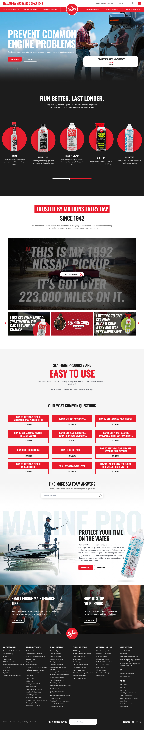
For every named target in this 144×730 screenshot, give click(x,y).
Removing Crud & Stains (103, 653)
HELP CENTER (110, 3)
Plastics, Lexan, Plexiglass (103, 673)
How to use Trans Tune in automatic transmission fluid (28, 418)
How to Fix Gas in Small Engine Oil (36, 667)
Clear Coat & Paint (101, 667)
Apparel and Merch (125, 676)
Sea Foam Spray (8, 653)
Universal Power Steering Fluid (12, 675)
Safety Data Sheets (126, 695)
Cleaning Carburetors (56, 659)
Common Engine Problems (34, 653)
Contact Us (123, 690)
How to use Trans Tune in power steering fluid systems (115, 450)
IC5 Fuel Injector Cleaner (10, 662)
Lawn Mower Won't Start (33, 673)
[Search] (132, 3)
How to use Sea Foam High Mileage (115, 418)
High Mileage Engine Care (57, 680)
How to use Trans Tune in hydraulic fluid (28, 465)
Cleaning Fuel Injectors (56, 664)
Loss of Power (30, 678)
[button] (9, 69)
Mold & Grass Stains (102, 664)
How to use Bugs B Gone (28, 449)
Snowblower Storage (79, 675)
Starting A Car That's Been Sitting (36, 700)
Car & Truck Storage (79, 656)
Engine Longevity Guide (57, 677)
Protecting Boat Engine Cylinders (83, 673)
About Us (122, 687)
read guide (30, 59)
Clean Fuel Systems (56, 651)
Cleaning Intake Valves (56, 662)
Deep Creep (6, 670)
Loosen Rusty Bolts (125, 651)
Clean (52, 656)
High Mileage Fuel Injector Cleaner (13, 664)
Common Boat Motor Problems (35, 656)
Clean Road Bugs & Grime (104, 651)
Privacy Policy (124, 701)
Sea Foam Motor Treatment (11, 651)
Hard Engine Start (31, 664)
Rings (59, 656)
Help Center (123, 684)
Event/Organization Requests (129, 693)
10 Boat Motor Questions (57, 704)
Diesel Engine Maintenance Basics (60, 672)
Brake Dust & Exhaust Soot (104, 662)
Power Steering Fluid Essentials (129, 656)
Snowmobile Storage (79, 678)
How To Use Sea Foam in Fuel (71, 418)
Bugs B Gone (7, 673)
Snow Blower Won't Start (34, 697)
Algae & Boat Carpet (102, 659)
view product (14, 59)
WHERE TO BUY (100, 3)
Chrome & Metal (101, 670)
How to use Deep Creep (72, 449)
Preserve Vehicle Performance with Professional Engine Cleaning (130, 660)
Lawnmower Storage (79, 667)
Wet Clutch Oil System (56, 706)
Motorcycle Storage (79, 670)
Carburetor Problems (32, 651)
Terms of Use (124, 706)
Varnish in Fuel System (33, 706)
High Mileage (7, 659)
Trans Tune (6, 667)
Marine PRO (6, 656)
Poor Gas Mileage (31, 686)
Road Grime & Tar (101, 656)
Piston (55, 656)
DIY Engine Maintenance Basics (59, 674)
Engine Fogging (77, 659)
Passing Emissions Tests (33, 684)
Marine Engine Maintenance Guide (60, 685)
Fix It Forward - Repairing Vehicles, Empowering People (130, 664)
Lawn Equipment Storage (80, 664)
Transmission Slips (31, 703)
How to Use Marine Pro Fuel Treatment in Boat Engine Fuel (72, 434)
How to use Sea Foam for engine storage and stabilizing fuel (115, 465)
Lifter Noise (29, 675)
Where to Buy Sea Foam (127, 673)
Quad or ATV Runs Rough (33, 692)
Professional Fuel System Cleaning (60, 695)
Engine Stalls (30, 662)
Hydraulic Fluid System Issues (35, 670)
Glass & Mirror (100, 675)
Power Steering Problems (34, 689)
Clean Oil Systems (55, 653)
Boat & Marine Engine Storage (82, 653)
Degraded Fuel (30, 659)
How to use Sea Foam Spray (72, 465)
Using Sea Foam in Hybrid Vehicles (60, 701)
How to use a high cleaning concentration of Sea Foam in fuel (115, 434)
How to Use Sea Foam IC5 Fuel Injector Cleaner (28, 434)
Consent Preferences (126, 704)
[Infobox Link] (14, 138)
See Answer (28, 424)
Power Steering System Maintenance (57, 692)
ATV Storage (77, 651)
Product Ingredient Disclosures (129, 698)
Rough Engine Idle (31, 695)
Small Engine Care (55, 698)
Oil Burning (29, 681)
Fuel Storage (77, 662)
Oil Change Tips (54, 688)
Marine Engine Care (56, 683)
